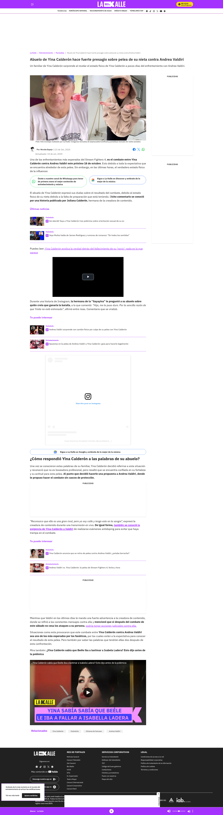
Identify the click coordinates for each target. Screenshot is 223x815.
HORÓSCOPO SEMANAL (78, 11)
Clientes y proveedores (110, 773)
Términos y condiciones (149, 770)
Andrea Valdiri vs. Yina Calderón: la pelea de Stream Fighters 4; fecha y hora (84, 567)
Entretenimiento (46, 53)
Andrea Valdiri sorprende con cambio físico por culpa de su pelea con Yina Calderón (88, 329)
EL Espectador (72, 776)
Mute (168, 811)
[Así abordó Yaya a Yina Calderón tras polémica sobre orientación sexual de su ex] (37, 221)
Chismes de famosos (94, 731)
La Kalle (33, 53)
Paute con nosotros (109, 776)
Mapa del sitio (107, 779)
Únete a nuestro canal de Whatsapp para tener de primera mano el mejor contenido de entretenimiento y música (60, 181)
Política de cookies (148, 766)
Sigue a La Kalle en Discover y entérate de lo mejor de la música (118, 180)
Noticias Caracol (73, 757)
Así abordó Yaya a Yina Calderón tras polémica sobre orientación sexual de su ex (86, 221)
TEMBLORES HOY (136, 11)
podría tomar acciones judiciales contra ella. (111, 625)
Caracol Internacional (75, 782)
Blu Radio (70, 766)
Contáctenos (106, 770)
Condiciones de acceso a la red (152, 757)
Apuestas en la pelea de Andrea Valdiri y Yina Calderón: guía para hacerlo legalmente (88, 343)
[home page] (112, 4)
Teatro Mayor (72, 779)
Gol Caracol (71, 763)
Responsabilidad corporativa (151, 760)
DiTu (68, 773)
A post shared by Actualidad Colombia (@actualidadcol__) (88, 441)
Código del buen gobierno (111, 766)
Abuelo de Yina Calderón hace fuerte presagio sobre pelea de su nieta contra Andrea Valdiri (104, 53)
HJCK (69, 770)
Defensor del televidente (111, 760)
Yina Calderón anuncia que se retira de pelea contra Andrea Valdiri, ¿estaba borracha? (89, 553)
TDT (103, 763)
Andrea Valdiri (114, 731)
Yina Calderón (58, 731)
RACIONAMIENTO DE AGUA (101, 11)
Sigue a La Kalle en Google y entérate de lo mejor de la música (90, 452)
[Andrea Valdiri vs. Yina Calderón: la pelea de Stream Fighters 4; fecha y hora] (37, 567)
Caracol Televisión (73, 760)
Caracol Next (72, 789)
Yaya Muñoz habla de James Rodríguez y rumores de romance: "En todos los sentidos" (89, 235)
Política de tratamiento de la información (156, 763)
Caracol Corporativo (74, 786)
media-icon (111, 811)
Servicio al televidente (110, 757)
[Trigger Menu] (32, 4)
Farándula (60, 53)
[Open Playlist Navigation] (192, 811)
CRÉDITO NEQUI (120, 11)
